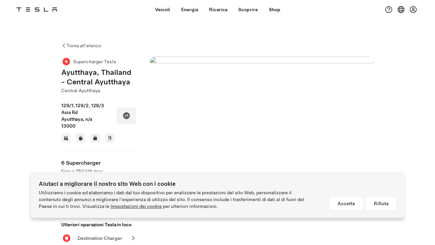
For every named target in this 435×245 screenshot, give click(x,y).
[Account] (413, 9)
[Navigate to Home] (37, 9)
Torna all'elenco (84, 45)
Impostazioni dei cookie (136, 206)
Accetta (346, 203)
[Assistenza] (388, 9)
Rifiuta (381, 203)
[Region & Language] (401, 9)
